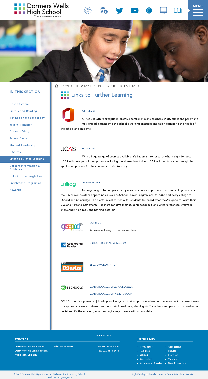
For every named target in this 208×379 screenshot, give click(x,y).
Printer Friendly (174, 374)
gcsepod (95, 223)
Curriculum (146, 359)
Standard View (155, 374)
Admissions (174, 347)
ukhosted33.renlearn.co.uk (108, 243)
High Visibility (138, 374)
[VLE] (163, 10)
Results (172, 351)
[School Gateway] (103, 10)
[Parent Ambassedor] (87, 10)
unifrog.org (91, 183)
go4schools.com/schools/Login (111, 287)
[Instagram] (149, 10)
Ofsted (144, 355)
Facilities (145, 351)
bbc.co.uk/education (103, 265)
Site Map (189, 374)
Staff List (173, 355)
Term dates (146, 347)
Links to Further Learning (116, 86)
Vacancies (173, 359)
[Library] (178, 10)
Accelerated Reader (151, 363)
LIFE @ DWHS (83, 86)
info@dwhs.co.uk (63, 347)
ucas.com (88, 149)
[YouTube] (135, 10)
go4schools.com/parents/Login (111, 294)
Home (65, 86)
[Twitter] (119, 10)
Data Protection (177, 363)
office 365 (88, 111)
